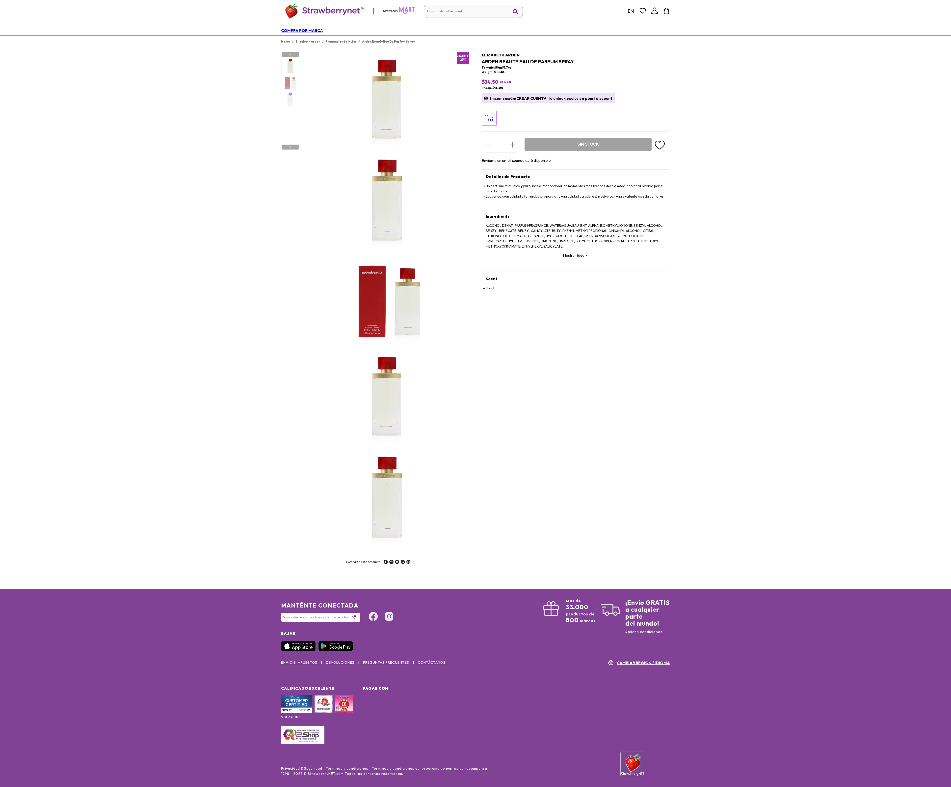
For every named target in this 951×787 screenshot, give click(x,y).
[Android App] (336, 650)
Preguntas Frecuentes (386, 662)
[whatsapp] (408, 562)
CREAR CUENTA (531, 98)
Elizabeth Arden (501, 54)
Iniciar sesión (502, 98)
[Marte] (399, 12)
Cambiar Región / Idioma (643, 662)
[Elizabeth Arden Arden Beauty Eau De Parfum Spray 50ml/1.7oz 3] (290, 99)
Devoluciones (340, 662)
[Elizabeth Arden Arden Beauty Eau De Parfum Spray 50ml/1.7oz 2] (290, 82)
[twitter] (397, 562)
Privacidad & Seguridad (301, 768)
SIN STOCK (588, 144)
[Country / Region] (630, 10)
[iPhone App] (299, 650)
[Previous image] (290, 54)
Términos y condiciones (347, 768)
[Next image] (290, 147)
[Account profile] (654, 10)
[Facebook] (373, 617)
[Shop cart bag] (666, 10)
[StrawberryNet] (322, 11)
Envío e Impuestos (299, 662)
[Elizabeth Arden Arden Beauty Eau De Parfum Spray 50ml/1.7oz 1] (290, 65)
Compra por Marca (302, 30)
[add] (512, 145)
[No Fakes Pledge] (344, 709)
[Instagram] (389, 617)
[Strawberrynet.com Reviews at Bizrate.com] (296, 712)
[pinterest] (391, 562)
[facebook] (386, 562)
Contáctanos (432, 662)
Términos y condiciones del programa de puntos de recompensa (429, 768)
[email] (403, 562)
